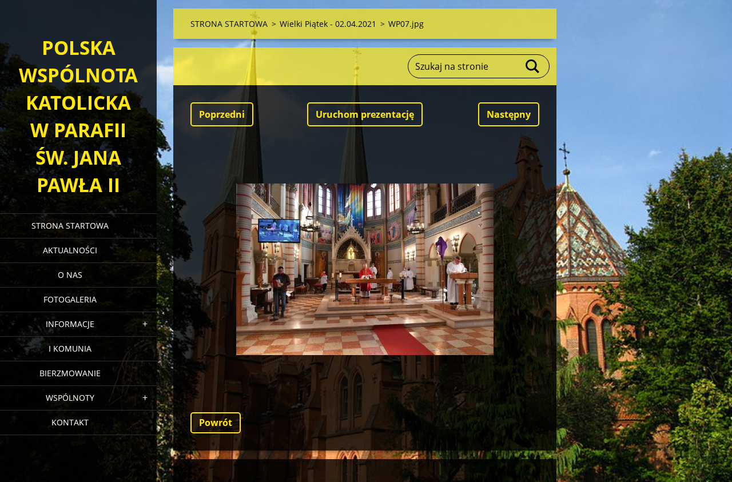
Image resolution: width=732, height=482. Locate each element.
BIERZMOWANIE (70, 373)
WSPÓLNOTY (70, 397)
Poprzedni (222, 114)
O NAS (70, 274)
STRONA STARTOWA (70, 225)
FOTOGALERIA (70, 299)
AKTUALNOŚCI (70, 250)
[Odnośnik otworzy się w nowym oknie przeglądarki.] (365, 269)
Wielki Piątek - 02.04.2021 (328, 23)
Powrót (215, 422)
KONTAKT (70, 422)
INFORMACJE (70, 323)
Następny (509, 114)
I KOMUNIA (70, 348)
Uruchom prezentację (365, 114)
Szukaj (533, 66)
